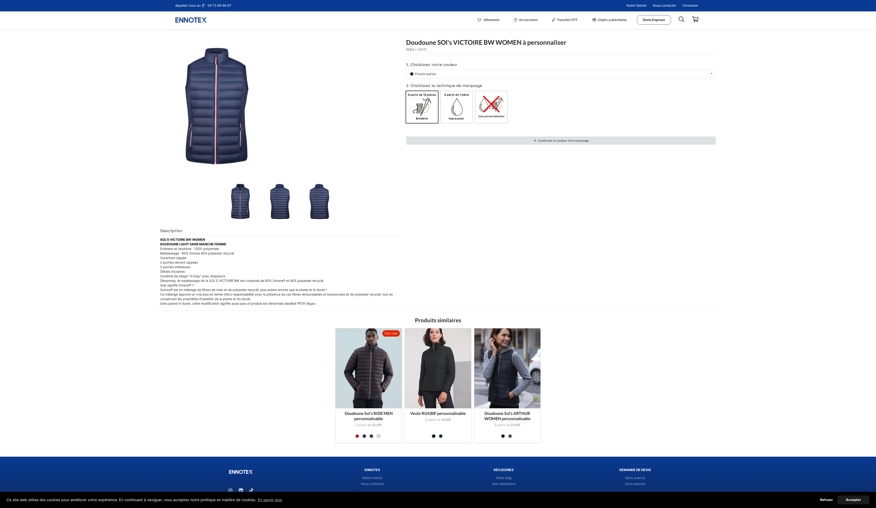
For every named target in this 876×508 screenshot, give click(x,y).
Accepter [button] (853, 500)
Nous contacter (664, 5)
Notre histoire (636, 5)
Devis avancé (635, 478)
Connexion (690, 5)
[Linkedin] (241, 490)
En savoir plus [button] (270, 500)
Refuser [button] (826, 500)
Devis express (635, 484)
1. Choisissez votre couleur (431, 64)
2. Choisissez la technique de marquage (444, 85)
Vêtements (491, 20)
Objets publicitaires (612, 20)
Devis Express (654, 20)
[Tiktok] (251, 490)
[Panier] (695, 19)
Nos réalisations (504, 484)
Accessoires (528, 20)
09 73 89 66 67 (219, 5)
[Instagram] (230, 490)
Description (171, 230)
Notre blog (503, 478)
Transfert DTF (567, 20)
